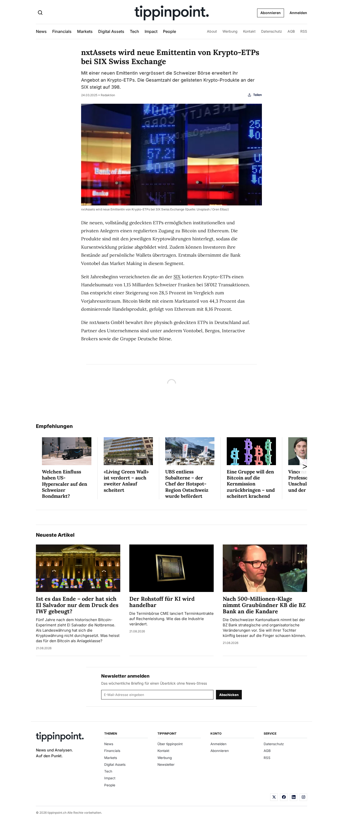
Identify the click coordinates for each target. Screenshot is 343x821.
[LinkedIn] (293, 797)
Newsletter (166, 764)
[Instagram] (303, 797)
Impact (151, 31)
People (169, 31)
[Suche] (40, 13)
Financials (62, 31)
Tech (134, 31)
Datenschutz (271, 31)
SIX (177, 277)
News (41, 31)
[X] (274, 797)
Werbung (230, 31)
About (212, 31)
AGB (291, 31)
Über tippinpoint (170, 744)
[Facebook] (284, 797)
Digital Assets (111, 31)
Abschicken (229, 695)
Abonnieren (270, 13)
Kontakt (249, 31)
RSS (303, 31)
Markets (85, 31)
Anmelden (298, 13)
